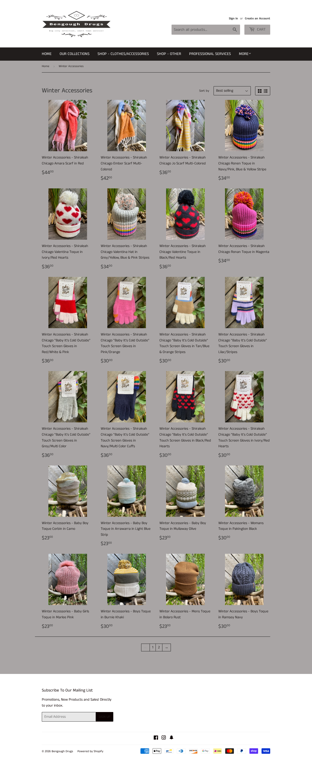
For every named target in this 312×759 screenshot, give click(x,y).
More (244, 54)
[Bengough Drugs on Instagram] (163, 738)
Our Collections (75, 54)
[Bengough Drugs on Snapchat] (171, 738)
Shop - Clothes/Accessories (123, 54)
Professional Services (210, 54)
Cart (261, 29)
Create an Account (257, 18)
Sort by (204, 90)
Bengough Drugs (62, 751)
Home (47, 54)
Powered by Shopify (90, 751)
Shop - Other (169, 54)
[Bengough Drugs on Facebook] (155, 738)
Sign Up (104, 716)
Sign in (233, 18)
